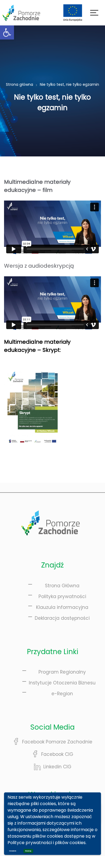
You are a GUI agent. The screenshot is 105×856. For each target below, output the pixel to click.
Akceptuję (28, 851)
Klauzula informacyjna (62, 607)
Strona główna (19, 84)
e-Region (62, 693)
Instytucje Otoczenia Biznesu (62, 683)
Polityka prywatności (62, 596)
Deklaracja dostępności (62, 618)
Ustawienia (12, 851)
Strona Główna (62, 585)
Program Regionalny (62, 672)
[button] (7, 32)
